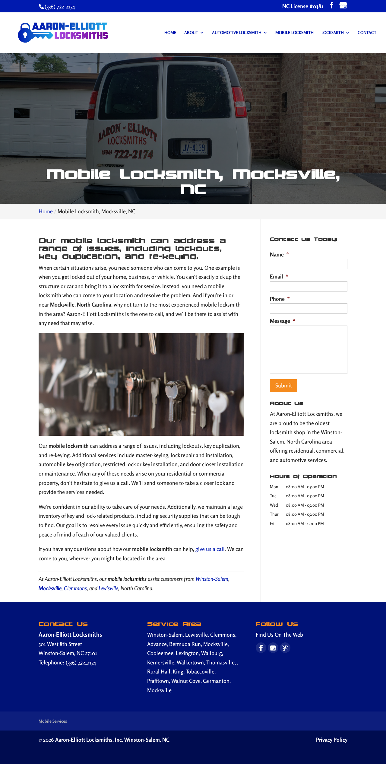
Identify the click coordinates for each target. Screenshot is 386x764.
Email (279, 276)
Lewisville (108, 588)
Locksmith (332, 32)
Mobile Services (53, 721)
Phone (280, 298)
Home (170, 32)
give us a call (210, 549)
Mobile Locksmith (294, 32)
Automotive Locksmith (236, 32)
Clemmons (75, 588)
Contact (367, 32)
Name (279, 254)
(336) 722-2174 (60, 6)
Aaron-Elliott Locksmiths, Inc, (112, 739)
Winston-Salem (212, 578)
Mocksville (50, 588)
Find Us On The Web (279, 634)
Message (282, 320)
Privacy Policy (331, 739)
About (191, 32)
